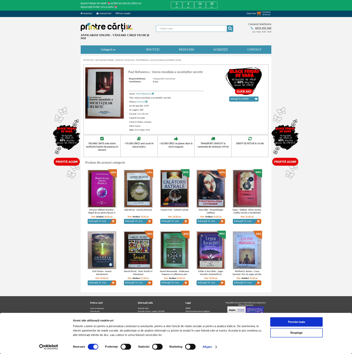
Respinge (296, 332)
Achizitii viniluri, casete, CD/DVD (151, 311)
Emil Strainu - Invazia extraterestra (101, 273)
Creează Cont (105, 13)
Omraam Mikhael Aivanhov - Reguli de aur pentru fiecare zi (101, 211)
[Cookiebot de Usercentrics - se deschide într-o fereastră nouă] (49, 347)
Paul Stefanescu (144, 94)
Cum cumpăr (124, 13)
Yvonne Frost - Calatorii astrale (174, 210)
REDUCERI (186, 49)
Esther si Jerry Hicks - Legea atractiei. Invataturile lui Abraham (210, 274)
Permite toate (296, 321)
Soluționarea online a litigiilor (198, 311)
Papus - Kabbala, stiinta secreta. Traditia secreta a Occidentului (247, 211)
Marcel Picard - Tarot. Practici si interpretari (138, 273)
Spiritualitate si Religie (104, 60)
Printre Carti (88, 60)
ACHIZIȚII (220, 49)
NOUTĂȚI (153, 49)
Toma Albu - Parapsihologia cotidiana (211, 211)
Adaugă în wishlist (239, 99)
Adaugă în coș (97, 221)
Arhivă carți (95, 311)
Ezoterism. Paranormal (125, 60)
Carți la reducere (97, 309)
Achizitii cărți (143, 309)
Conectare (87, 13)
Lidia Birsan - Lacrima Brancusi (138, 210)
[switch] (126, 347)
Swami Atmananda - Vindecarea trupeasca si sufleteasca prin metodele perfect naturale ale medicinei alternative (174, 276)
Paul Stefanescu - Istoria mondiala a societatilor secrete (158, 60)
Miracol (141, 102)
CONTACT (254, 49)
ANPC (188, 308)
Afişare (207, 346)
